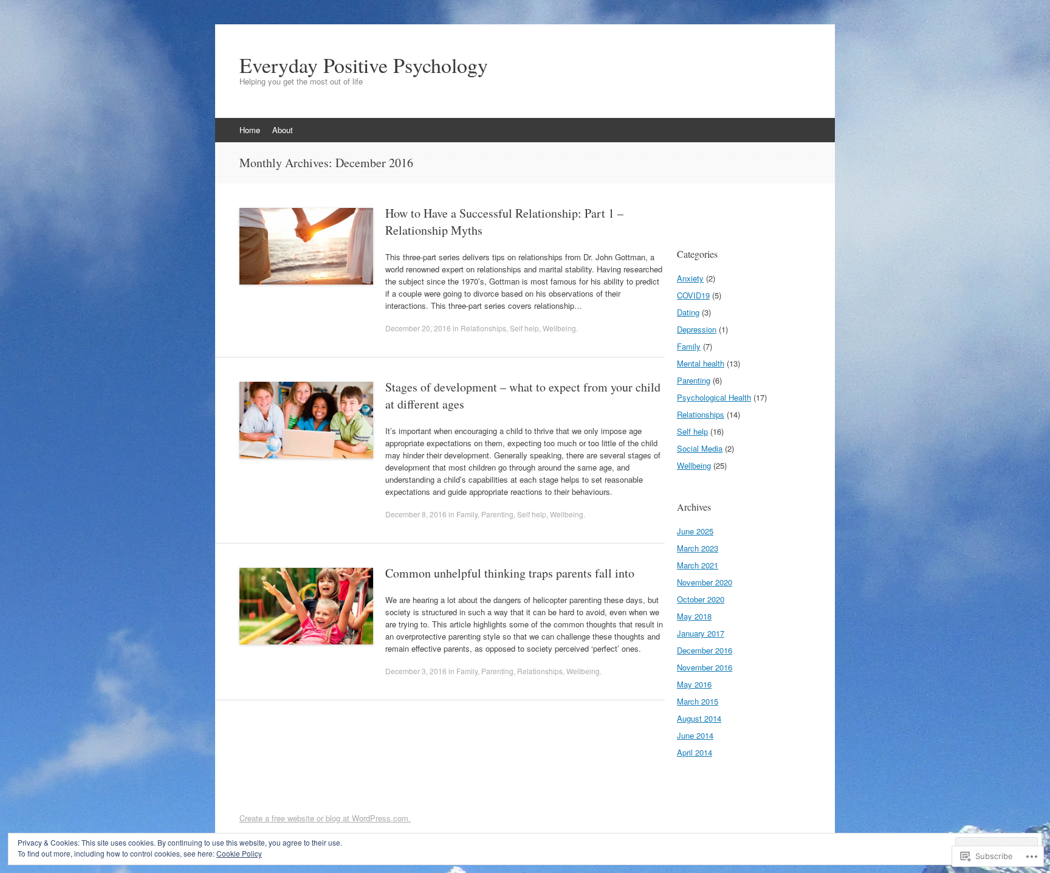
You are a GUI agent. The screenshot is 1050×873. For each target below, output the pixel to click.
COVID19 (693, 295)
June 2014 (695, 735)
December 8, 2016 (416, 514)
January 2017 (700, 633)
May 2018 (694, 616)
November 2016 (704, 667)
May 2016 (694, 684)
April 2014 (694, 752)
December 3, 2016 (416, 671)
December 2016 (704, 650)
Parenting (497, 514)
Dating (688, 312)
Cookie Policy (239, 853)
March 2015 (697, 701)
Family (467, 514)
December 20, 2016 (418, 328)
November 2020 (704, 582)
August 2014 (699, 718)
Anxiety (690, 278)
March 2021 (697, 565)
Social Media (699, 448)
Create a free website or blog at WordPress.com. (325, 818)
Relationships (483, 328)
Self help (524, 328)
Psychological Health (714, 397)
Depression (696, 329)
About (282, 130)
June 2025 (695, 531)
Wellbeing (559, 328)
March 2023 (697, 548)
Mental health (700, 363)
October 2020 (700, 599)
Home (249, 130)
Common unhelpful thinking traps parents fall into (509, 573)
